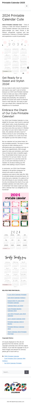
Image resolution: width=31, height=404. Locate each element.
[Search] (26, 372)
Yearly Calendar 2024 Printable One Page (17, 333)
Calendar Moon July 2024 (15, 306)
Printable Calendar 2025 (13, 3)
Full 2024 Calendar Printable (13, 363)
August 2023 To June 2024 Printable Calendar (16, 301)
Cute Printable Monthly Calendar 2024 (14, 310)
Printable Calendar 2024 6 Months (16, 323)
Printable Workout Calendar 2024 (16, 328)
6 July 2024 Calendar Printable (17, 294)
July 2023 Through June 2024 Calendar (17, 315)
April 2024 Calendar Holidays (16, 298)
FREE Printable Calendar (11, 356)
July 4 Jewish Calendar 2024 (16, 319)
